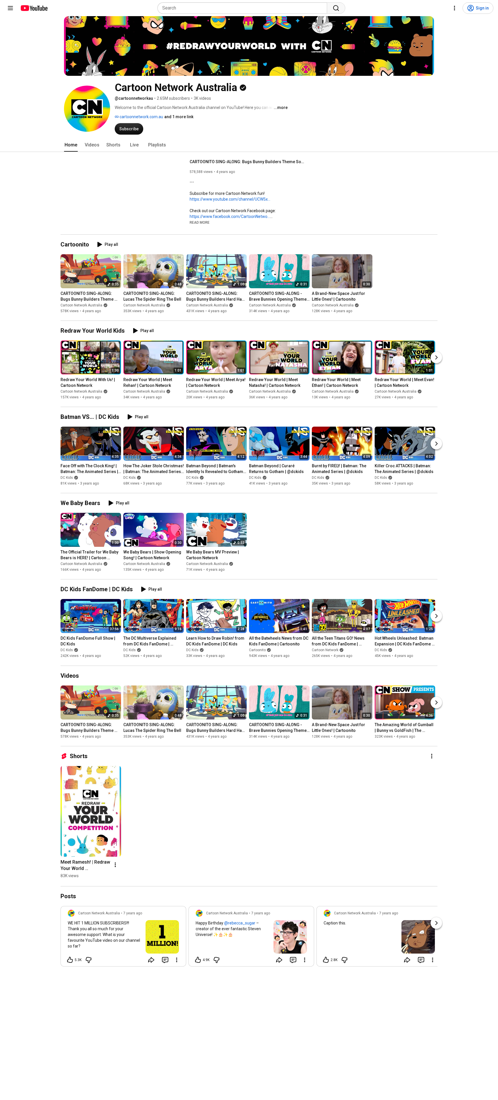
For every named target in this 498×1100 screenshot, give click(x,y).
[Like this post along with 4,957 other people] (198, 960)
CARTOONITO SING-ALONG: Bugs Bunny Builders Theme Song (247, 161)
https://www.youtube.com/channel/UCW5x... (230, 199)
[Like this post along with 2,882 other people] (326, 960)
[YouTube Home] (34, 8)
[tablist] (249, 145)
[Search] (336, 8)
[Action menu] (176, 960)
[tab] (71, 145)
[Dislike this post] (88, 960)
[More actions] (431, 756)
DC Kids (67, 478)
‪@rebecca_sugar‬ (239, 923)
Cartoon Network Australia (81, 305)
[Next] (436, 357)
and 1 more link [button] (178, 116)
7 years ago (132, 913)
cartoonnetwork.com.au (141, 116)
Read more (200, 223)
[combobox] (244, 8)
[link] (123, 938)
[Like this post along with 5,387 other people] (70, 960)
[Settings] (454, 8)
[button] (200, 222)
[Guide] (10, 8)
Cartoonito (257, 650)
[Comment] (165, 960)
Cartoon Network (325, 650)
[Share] (151, 960)
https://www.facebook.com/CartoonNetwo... (230, 216)
